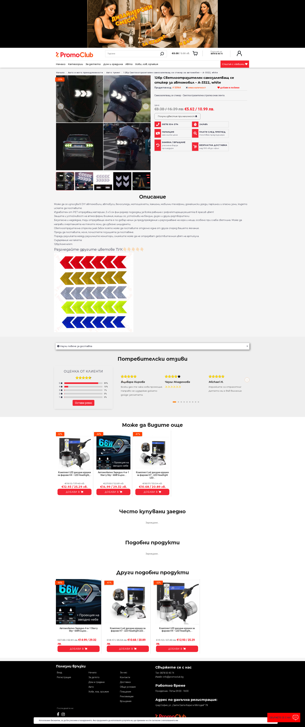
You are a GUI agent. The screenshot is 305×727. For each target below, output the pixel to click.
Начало (60, 64)
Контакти (125, 677)
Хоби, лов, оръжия (146, 64)
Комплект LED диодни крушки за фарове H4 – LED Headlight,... (74, 473)
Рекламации (126, 696)
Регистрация (64, 677)
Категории (75, 64)
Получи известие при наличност (176, 116)
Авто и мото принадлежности (85, 72)
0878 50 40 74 (167, 673)
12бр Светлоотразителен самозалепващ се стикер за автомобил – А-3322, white (170, 72)
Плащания (125, 691)
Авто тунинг (113, 72)
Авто (129, 64)
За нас (123, 672)
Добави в (73, 492)
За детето (93, 64)
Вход (59, 672)
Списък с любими (233, 64)
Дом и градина (113, 64)
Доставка (125, 682)
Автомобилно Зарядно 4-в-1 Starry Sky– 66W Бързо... (113, 473)
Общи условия (128, 686)
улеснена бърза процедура (173, 145)
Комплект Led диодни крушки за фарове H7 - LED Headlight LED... (152, 475)
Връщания (125, 701)
